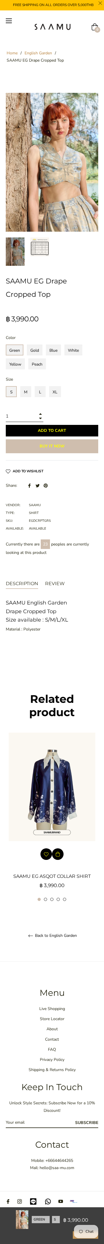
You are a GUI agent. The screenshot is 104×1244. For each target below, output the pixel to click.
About (52, 1029)
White (73, 350)
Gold (34, 350)
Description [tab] (22, 583)
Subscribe (86, 1122)
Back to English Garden (55, 935)
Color (11, 337)
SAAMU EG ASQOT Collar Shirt (52, 876)
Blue (53, 350)
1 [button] (39, 899)
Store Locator (52, 1019)
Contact (52, 1039)
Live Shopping (52, 1008)
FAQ (52, 1049)
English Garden (38, 53)
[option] (52, 817)
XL (55, 392)
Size (9, 379)
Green (14, 350)
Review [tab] (55, 583)
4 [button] (58, 899)
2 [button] (45, 899)
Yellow (15, 364)
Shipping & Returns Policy (52, 1069)
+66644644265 (59, 1160)
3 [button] (51, 899)
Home (12, 53)
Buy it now (52, 446)
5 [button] (64, 899)
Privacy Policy (52, 1059)
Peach (37, 364)
